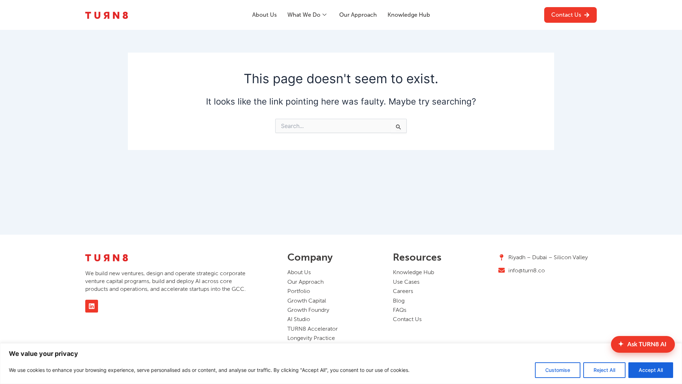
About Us (264, 14)
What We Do (303, 14)
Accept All (651, 370)
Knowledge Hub (409, 14)
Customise (557, 370)
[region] (341, 363)
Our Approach (358, 14)
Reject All (604, 370)
